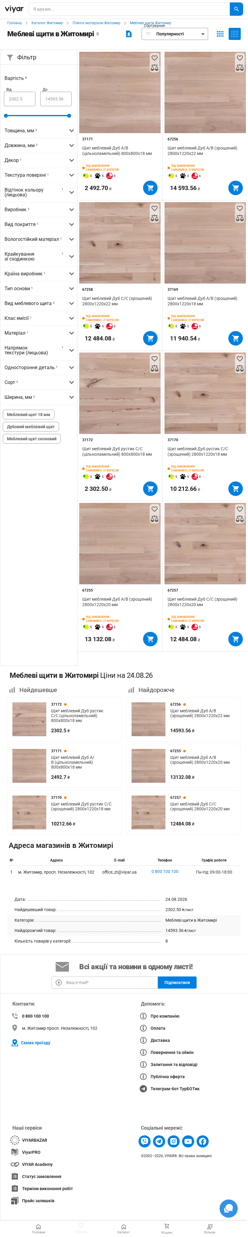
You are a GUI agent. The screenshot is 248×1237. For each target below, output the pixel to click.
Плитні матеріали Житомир (96, 23)
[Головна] (14, 9)
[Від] (19, 99)
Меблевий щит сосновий (32, 438)
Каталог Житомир (47, 23)
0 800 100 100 (165, 871)
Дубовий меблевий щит (31, 426)
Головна (14, 23)
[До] (56, 99)
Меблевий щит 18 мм (28, 414)
